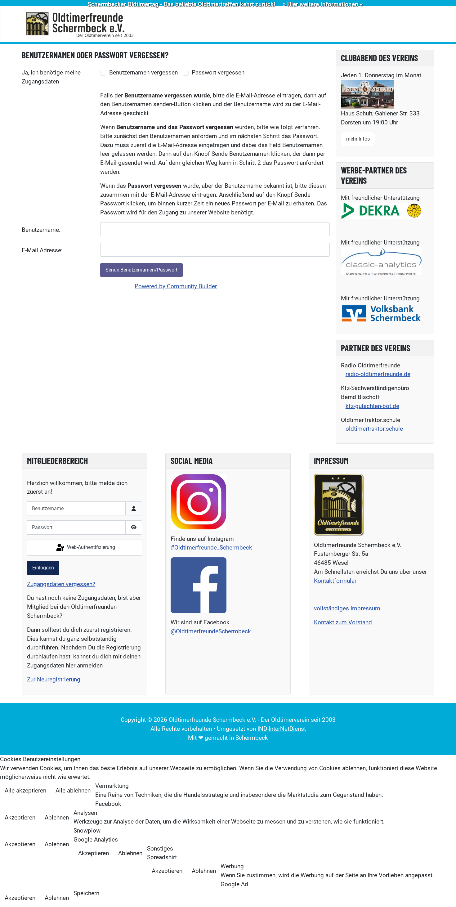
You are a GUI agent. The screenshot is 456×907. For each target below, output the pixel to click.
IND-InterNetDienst (281, 728)
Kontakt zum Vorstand (343, 622)
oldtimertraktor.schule (374, 428)
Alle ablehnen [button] (73, 790)
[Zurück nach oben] (444, 894)
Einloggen (43, 568)
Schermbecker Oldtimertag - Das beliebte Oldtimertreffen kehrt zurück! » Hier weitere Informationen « (225, 4)
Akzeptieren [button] (20, 817)
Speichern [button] (86, 893)
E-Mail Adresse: (42, 250)
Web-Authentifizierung (90, 547)
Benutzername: (41, 229)
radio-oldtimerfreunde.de (378, 374)
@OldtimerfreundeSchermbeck (211, 631)
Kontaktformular (335, 580)
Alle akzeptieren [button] (25, 790)
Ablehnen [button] (57, 817)
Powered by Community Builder (176, 286)
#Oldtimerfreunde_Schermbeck (211, 547)
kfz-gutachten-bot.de (372, 406)
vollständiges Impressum (347, 608)
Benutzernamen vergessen (143, 72)
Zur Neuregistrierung (53, 679)
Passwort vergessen (218, 72)
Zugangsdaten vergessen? (61, 584)
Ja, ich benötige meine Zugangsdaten (51, 77)
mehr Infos (358, 139)
